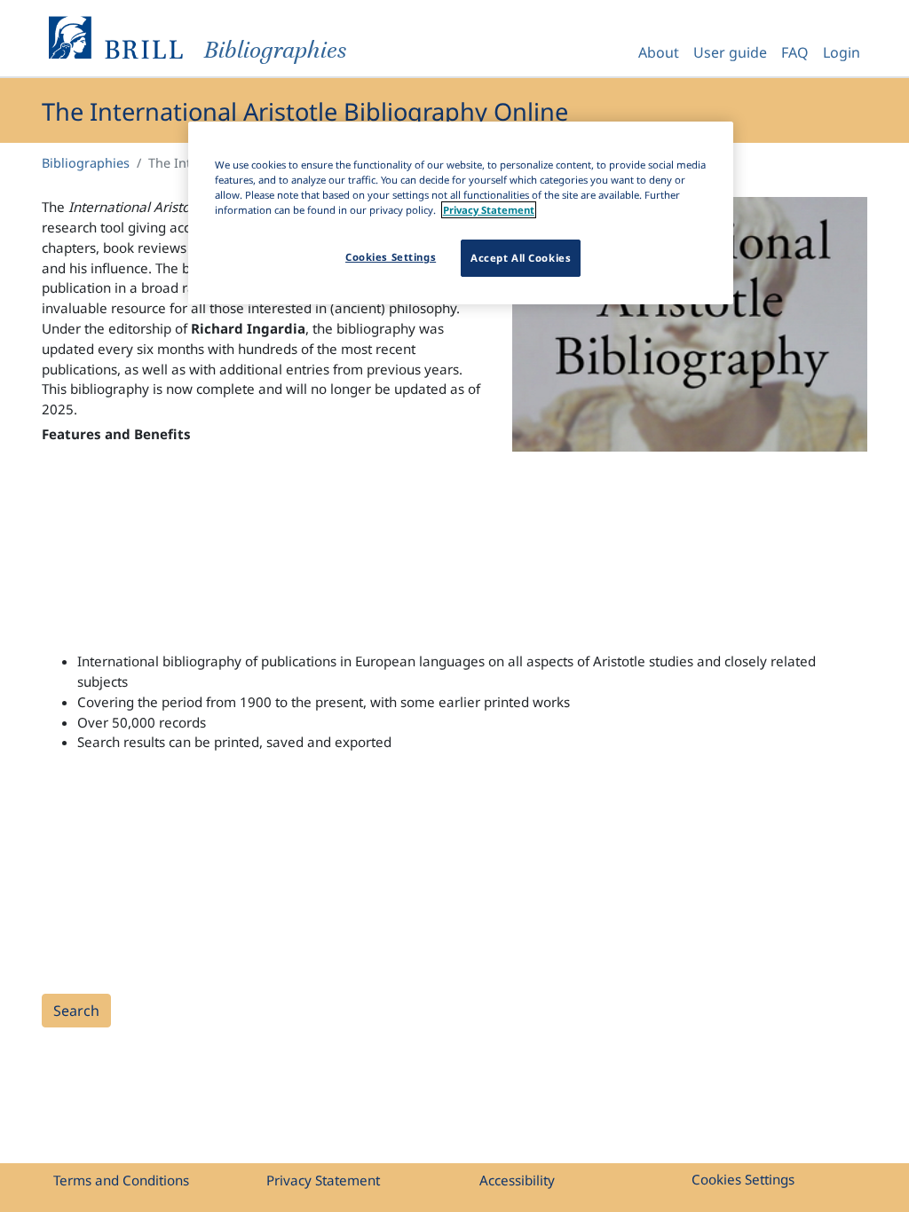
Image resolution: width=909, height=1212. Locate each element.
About (658, 52)
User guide (730, 52)
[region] (460, 213)
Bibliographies (86, 162)
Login (841, 52)
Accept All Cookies (520, 257)
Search (76, 1010)
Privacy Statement (323, 1180)
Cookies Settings (743, 1179)
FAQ (795, 52)
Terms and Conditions (121, 1180)
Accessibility (517, 1180)
